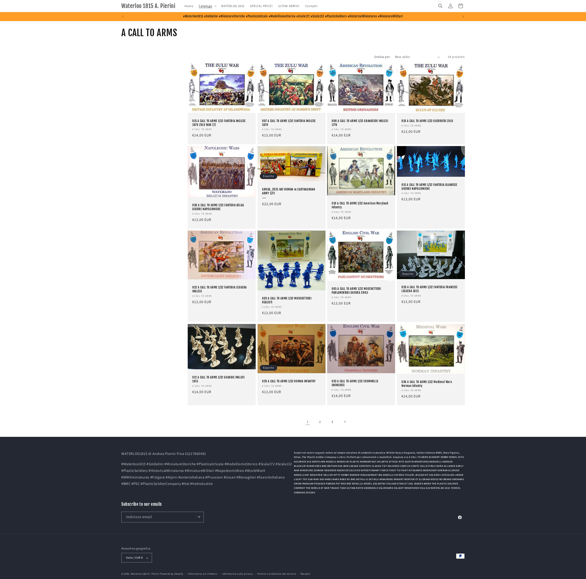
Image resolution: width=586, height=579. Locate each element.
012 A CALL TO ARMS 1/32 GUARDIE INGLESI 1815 (218, 379)
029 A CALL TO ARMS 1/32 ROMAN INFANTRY (289, 381)
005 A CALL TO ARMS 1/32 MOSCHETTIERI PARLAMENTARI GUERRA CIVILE (356, 291)
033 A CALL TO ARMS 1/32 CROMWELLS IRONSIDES (355, 383)
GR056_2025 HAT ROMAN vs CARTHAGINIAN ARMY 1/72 (288, 191)
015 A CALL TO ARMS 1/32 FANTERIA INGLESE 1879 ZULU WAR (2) (219, 123)
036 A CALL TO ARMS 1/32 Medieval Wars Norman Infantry (427, 383)
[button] (207, 6)
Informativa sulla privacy (237, 573)
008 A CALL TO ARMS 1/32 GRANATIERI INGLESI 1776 (360, 123)
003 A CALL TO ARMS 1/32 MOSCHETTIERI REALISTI (287, 300)
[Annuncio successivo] (463, 16)
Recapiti (306, 573)
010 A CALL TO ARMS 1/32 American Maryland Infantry (360, 205)
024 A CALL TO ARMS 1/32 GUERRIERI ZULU (427, 121)
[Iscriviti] (198, 516)
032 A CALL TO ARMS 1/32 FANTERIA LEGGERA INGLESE (219, 289)
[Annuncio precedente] (123, 16)
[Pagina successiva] (345, 422)
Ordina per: (382, 57)
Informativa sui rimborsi (202, 573)
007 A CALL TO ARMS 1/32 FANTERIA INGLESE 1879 (289, 123)
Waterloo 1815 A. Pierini (145, 574)
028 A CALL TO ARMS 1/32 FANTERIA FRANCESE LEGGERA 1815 (430, 289)
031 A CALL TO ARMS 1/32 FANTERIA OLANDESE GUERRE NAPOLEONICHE (429, 186)
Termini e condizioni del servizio (276, 573)
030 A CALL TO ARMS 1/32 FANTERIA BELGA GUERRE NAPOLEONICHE (218, 207)
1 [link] (308, 421)
